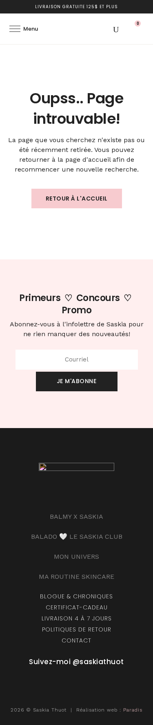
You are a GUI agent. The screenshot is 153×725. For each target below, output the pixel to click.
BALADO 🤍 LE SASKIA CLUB (76, 536)
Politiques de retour (76, 629)
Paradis (132, 710)
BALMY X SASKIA (76, 516)
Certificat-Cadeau (77, 607)
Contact (76, 640)
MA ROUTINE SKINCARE (76, 576)
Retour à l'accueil (77, 198)
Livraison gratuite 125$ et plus (76, 7)
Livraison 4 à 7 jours (77, 618)
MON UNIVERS (76, 556)
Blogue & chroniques (76, 596)
